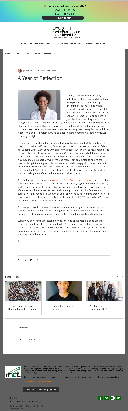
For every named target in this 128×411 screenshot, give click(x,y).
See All (120, 276)
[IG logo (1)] (112, 398)
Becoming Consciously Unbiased (61, 307)
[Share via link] (37, 259)
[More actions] (108, 70)
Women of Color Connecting (44, 54)
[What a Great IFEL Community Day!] (104, 291)
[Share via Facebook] (19, 259)
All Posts (8, 54)
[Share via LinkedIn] (31, 259)
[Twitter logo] (106, 398)
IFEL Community (22, 54)
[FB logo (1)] (100, 398)
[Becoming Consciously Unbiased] (64, 291)
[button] (119, 54)
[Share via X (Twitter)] (25, 259)
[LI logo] (118, 398)
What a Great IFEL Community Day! (99, 307)
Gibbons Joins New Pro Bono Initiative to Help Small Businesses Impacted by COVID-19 (23, 307)
